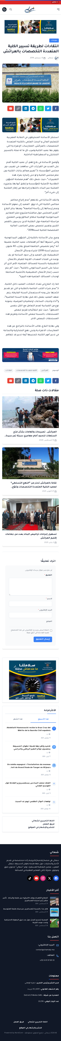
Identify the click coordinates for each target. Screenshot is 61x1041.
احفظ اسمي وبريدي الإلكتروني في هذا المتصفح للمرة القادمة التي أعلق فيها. (30, 631)
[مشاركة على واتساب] (40, 108)
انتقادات (8, 370)
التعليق (48, 575)
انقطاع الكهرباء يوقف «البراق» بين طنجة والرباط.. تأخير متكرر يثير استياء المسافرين (25, 899)
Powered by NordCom (13, 1033)
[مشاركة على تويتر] (48, 108)
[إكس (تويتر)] (49, 878)
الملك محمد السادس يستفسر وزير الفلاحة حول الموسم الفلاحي (28, 784)
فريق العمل (48, 824)
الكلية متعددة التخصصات (26, 370)
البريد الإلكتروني (45, 610)
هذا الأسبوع (43, 719)
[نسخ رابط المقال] (18, 108)
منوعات (54, 40)
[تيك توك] (30, 878)
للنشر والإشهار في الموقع (41, 827)
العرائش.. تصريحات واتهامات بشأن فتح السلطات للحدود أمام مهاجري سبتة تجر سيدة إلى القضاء (31, 436)
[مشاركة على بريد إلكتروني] (10, 108)
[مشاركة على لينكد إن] (25, 108)
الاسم (49, 599)
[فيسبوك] (56, 878)
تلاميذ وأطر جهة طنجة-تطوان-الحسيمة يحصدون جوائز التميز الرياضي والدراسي (32, 747)
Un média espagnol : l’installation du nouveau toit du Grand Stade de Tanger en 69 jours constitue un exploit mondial (29, 766)
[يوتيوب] (36, 878)
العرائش (44, 370)
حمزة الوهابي (30, 983)
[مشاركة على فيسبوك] (55, 108)
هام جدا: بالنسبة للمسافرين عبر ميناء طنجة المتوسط (25, 909)
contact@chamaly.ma (45, 950)
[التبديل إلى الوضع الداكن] (4, 9)
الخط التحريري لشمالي (43, 821)
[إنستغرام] (43, 878)
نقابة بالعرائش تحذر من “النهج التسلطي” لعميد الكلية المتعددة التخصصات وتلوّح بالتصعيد (33, 487)
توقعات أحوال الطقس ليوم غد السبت (33, 802)
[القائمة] (58, 9)
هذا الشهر (17, 719)
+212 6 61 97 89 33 (47, 960)
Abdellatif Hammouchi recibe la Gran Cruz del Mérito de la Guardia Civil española (29, 729)
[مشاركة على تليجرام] (33, 108)
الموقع (49, 621)
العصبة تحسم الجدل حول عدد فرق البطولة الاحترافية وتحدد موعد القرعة (26, 921)
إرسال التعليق (43, 639)
